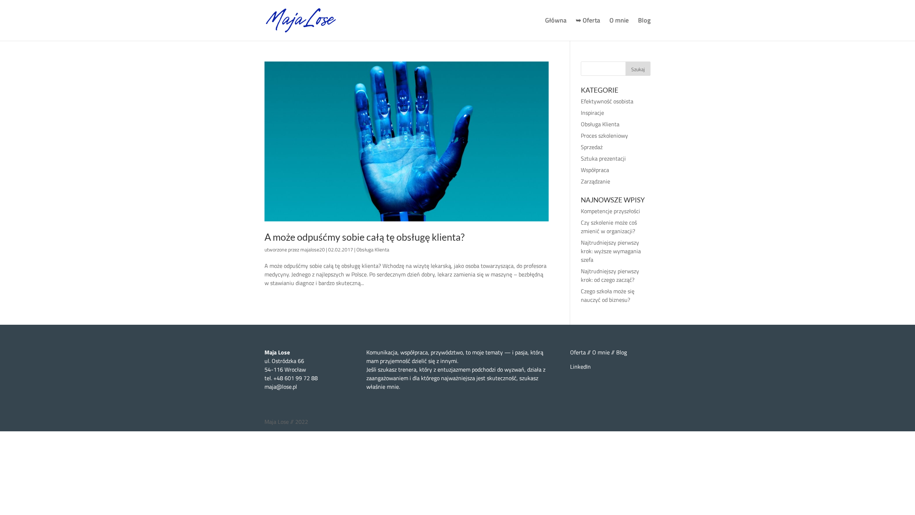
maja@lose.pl (280, 386)
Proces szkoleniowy (604, 135)
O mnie (619, 21)
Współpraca (595, 170)
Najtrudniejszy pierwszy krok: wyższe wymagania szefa (611, 251)
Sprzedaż (592, 147)
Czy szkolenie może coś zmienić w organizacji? (609, 226)
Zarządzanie (595, 181)
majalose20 (312, 249)
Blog (644, 21)
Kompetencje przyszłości (610, 211)
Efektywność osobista (607, 101)
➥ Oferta (588, 21)
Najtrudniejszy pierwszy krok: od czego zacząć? (610, 275)
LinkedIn (580, 366)
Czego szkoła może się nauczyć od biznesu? (607, 295)
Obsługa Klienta (372, 249)
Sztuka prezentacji (603, 158)
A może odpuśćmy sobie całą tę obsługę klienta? (364, 237)
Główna (556, 21)
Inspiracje (592, 112)
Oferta (578, 352)
